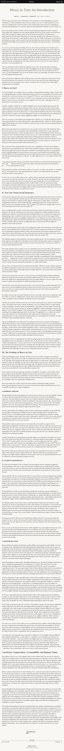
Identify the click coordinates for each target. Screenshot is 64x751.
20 (42, 242)
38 (46, 554)
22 (60, 258)
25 (35, 310)
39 (3, 569)
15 (31, 206)
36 (53, 466)
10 (38, 138)
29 (53, 315)
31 (49, 329)
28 (10, 315)
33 (38, 368)
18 (15, 233)
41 (15, 667)
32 (12, 358)
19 (47, 235)
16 (52, 217)
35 (44, 416)
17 (31, 229)
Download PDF (30, 732)
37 (34, 481)
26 (44, 312)
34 (8, 414)
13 (31, 198)
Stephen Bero (24, 16)
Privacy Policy (32, 746)
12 (23, 165)
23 (41, 277)
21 (20, 244)
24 (15, 290)
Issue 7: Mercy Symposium (43, 16)
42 (16, 698)
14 (37, 204)
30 (30, 317)
